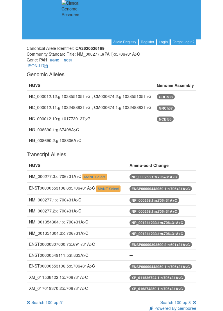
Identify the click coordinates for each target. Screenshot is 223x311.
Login (163, 41)
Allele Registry (124, 41)
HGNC (55, 60)
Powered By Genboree (174, 308)
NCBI (68, 60)
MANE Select (94, 176)
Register (147, 41)
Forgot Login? (183, 41)
